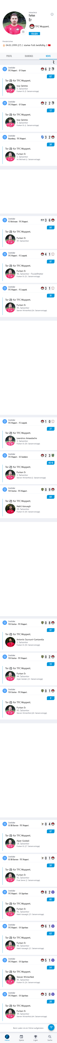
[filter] (51, 1027)
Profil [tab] (9, 56)
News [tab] (48, 56)
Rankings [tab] (29, 56)
